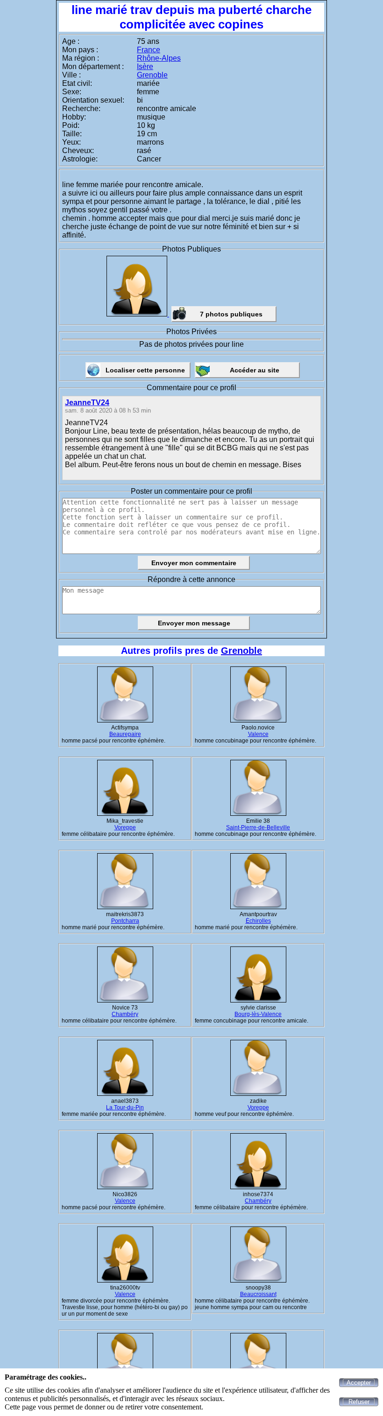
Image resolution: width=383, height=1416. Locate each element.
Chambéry (125, 1014)
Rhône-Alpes (159, 58)
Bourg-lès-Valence (258, 1014)
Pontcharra (125, 921)
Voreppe (125, 827)
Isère (145, 66)
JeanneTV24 (87, 403)
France (148, 50)
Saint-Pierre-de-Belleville (258, 827)
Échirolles (258, 921)
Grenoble (152, 75)
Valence (258, 734)
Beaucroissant (258, 1294)
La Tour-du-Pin (125, 1107)
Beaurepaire (125, 734)
